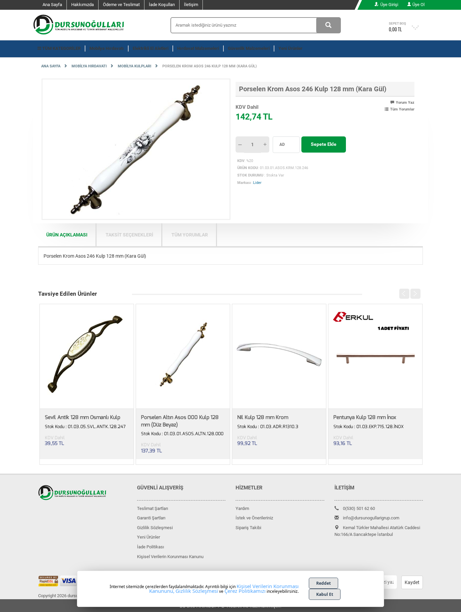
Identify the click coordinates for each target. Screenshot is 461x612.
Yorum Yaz (405, 102)
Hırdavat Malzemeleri (198, 48)
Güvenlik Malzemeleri (249, 48)
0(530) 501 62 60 (359, 508)
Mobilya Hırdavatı (106, 48)
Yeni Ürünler (290, 48)
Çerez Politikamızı (245, 590)
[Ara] (328, 25)
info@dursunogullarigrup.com (371, 517)
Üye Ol (418, 4)
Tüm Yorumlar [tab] (189, 234)
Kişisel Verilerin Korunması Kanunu (170, 556)
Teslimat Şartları (152, 508)
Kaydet (412, 582)
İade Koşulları (162, 4)
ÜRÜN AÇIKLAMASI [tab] (66, 234)
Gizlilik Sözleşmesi (155, 527)
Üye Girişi (389, 4)
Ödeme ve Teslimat (121, 4)
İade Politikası (150, 546)
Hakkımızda (82, 4)
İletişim (191, 4)
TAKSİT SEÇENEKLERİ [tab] (129, 234)
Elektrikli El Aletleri (150, 48)
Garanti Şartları (151, 517)
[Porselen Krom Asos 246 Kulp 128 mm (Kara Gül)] (136, 149)
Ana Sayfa (52, 4)
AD (282, 144)
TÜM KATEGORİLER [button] (61, 48)
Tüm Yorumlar (402, 109)
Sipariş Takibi (248, 527)
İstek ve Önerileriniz (254, 517)
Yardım (242, 508)
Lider (257, 183)
